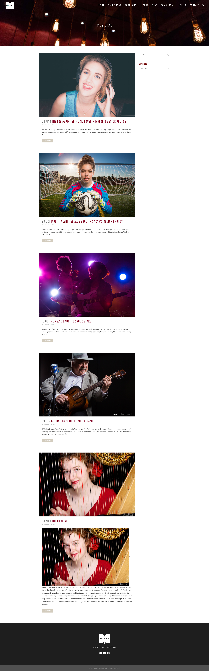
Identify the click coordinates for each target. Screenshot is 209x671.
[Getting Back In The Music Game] (87, 384)
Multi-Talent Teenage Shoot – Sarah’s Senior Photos (87, 221)
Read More (47, 140)
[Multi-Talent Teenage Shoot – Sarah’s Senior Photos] (87, 185)
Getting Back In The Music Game (72, 421)
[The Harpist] (87, 484)
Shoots (46, 125)
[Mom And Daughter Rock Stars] (87, 285)
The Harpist (59, 521)
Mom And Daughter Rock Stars (71, 321)
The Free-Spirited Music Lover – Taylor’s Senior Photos (89, 121)
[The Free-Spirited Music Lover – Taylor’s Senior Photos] (87, 85)
